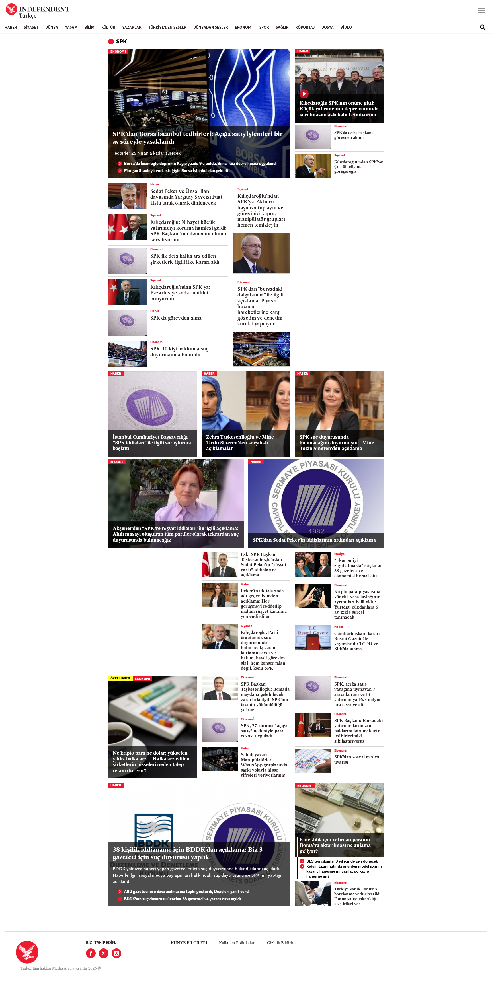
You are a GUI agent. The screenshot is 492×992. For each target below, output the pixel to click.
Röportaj (305, 28)
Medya (339, 554)
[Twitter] (103, 953)
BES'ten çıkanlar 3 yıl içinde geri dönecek (342, 861)
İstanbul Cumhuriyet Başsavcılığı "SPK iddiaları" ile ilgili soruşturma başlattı (152, 443)
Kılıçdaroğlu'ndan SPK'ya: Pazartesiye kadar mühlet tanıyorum (180, 293)
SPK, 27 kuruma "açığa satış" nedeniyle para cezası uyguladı (264, 731)
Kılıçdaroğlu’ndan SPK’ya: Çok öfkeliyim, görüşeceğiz (359, 167)
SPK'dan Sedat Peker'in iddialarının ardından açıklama (314, 540)
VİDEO (346, 28)
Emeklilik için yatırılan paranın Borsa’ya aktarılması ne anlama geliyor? (335, 846)
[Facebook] (91, 953)
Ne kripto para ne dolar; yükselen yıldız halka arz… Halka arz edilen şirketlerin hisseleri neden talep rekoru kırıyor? (151, 762)
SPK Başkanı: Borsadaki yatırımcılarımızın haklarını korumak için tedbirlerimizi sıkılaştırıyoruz (358, 731)
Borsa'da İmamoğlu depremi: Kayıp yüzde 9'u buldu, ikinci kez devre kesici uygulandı (200, 164)
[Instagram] (116, 953)
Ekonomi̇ (118, 51)
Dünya (51, 28)
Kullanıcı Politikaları (237, 943)
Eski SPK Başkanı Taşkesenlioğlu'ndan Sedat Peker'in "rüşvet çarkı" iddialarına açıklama (263, 565)
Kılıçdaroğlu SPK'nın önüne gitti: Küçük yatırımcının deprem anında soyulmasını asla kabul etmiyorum (339, 109)
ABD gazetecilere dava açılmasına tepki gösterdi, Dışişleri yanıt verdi (187, 892)
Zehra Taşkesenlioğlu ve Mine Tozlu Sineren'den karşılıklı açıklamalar (240, 443)
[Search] (483, 27)
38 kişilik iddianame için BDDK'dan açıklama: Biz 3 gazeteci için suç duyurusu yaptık (188, 854)
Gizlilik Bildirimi (282, 943)
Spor (264, 28)
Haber (11, 28)
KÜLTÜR (108, 28)
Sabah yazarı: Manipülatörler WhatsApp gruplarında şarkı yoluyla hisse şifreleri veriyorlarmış (264, 765)
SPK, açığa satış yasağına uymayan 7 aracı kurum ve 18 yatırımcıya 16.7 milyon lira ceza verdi (358, 694)
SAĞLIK (282, 28)
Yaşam (71, 28)
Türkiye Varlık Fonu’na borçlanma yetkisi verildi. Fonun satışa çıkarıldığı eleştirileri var (358, 896)
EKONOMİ (244, 28)
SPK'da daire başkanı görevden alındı (353, 135)
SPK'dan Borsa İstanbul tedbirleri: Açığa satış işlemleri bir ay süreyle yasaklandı (197, 138)
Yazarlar (132, 28)
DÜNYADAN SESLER (210, 28)
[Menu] (481, 11)
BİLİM (90, 28)
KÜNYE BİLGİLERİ (189, 943)
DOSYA (327, 28)
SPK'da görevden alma (176, 318)
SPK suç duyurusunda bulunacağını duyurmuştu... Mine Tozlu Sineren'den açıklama (337, 443)
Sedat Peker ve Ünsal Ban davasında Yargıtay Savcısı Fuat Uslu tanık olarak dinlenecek (186, 197)
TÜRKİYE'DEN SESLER (167, 28)
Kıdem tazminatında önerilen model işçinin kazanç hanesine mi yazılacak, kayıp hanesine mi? (344, 872)
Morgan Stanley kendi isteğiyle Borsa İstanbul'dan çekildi (176, 171)
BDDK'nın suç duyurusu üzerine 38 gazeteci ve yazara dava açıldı (182, 899)
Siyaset (31, 28)
